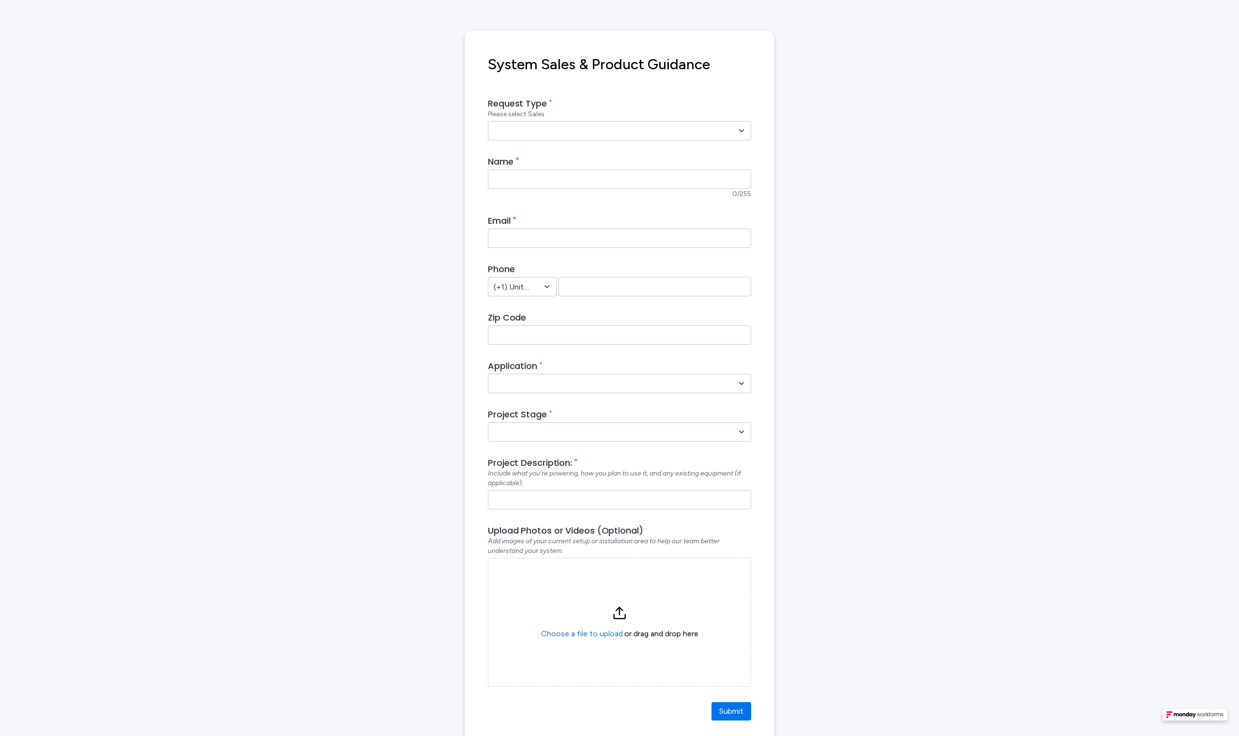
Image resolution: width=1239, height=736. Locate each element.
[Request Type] (741, 130)
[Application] (741, 383)
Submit (731, 711)
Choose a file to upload (582, 633)
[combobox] (609, 130)
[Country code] (547, 286)
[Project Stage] (741, 432)
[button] (619, 622)
